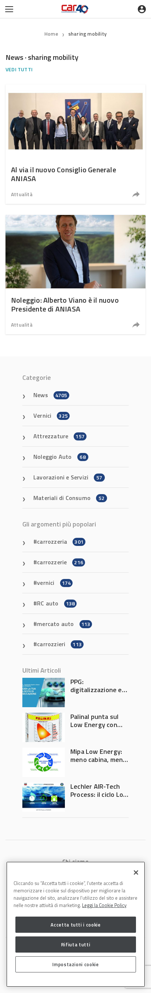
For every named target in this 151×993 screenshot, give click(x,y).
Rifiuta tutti (76, 944)
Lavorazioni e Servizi (67, 477)
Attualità (22, 194)
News (50, 395)
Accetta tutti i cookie (75, 924)
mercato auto (63, 623)
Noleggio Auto (59, 456)
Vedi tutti (19, 69)
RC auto (56, 603)
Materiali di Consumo (68, 497)
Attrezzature (59, 436)
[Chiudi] (136, 872)
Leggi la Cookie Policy (104, 905)
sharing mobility (87, 33)
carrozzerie (60, 562)
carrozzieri (59, 644)
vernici (54, 582)
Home (51, 33)
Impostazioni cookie (75, 964)
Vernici (50, 415)
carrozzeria (60, 541)
